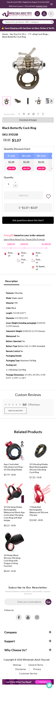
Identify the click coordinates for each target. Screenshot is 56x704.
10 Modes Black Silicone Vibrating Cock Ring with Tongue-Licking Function (12, 560)
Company (10, 632)
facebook (19, 114)
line (23, 114)
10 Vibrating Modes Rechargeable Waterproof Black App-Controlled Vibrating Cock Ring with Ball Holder (14, 514)
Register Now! (41, 6)
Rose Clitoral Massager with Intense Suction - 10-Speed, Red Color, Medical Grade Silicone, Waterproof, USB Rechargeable (26, 252)
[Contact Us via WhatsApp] (49, 685)
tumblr (43, 114)
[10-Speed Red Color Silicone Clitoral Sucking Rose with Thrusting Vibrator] (33, 268)
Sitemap (17, 664)
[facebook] (19, 617)
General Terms (35, 664)
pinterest (38, 114)
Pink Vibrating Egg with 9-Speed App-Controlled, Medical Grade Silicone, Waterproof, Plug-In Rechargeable (26, 259)
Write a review (15, 411)
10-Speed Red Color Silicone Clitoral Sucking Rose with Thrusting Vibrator (40, 266)
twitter (28, 114)
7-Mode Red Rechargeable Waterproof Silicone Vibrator (38, 511)
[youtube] (28, 617)
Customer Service (28, 673)
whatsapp (33, 114)
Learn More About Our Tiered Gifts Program (24, 239)
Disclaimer (20, 669)
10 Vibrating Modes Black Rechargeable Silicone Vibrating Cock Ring (38, 468)
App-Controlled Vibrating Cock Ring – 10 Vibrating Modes (14, 467)
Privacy (37, 669)
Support (9, 641)
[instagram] (37, 617)
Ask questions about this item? (28, 220)
